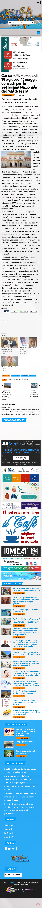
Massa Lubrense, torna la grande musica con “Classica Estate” (25, 702)
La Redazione (20, 95)
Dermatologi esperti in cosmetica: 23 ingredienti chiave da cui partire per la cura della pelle (26, 673)
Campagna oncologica (25, 741)
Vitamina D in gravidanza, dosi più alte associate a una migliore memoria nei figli (26, 712)
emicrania (17, 379)
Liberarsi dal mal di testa (8, 366)
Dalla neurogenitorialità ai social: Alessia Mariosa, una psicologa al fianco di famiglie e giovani (26, 600)
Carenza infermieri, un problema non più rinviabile (34, 393)
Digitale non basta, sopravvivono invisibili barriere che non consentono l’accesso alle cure (26, 683)
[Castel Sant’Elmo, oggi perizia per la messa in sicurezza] (6, 694)
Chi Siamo (8, 825)
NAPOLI (24, 375)
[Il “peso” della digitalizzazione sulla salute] (6, 612)
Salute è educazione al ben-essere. (25, 752)
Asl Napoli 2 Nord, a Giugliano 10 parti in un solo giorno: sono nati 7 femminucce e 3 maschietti (26, 621)
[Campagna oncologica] (9, 744)
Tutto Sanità (12, 882)
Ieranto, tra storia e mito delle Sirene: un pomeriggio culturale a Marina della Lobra (26, 663)
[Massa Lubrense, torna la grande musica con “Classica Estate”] (6, 703)
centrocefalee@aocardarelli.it (25, 143)
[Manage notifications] (38, 904)
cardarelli (10, 380)
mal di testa (24, 380)
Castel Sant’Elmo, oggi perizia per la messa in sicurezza (25, 692)
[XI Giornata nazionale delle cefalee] (28, 342)
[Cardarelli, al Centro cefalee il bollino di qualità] (9, 342)
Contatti (8, 829)
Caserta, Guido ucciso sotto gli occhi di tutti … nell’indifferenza (26, 653)
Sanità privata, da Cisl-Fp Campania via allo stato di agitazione (26, 589)
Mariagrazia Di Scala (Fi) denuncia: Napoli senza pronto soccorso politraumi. (26, 732)
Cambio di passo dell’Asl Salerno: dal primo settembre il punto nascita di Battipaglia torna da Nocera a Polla (25, 643)
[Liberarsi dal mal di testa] (9, 360)
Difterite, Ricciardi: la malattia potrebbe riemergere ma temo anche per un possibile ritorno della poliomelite (25, 631)
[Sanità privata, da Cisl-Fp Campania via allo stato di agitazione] (6, 591)
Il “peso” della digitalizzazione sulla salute (25, 610)
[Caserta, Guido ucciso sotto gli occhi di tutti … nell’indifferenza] (6, 655)
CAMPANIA (16, 375)
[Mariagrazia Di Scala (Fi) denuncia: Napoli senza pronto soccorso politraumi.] (9, 732)
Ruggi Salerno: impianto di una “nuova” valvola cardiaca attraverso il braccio (6, 395)
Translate (27, 26)
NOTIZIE (32, 375)
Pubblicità (8, 837)
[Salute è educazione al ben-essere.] (9, 753)
